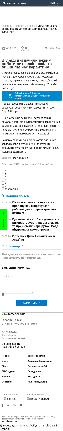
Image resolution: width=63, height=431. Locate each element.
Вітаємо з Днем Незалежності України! (33, 238)
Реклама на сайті (37, 366)
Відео (5, 366)
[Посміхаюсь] (3, 175)
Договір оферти (11, 343)
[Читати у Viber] (16, 405)
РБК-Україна (20, 157)
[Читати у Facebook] (4, 405)
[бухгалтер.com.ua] (32, 11)
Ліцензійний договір (14, 346)
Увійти (5, 429)
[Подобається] (3, 172)
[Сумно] (3, 181)
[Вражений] (3, 178)
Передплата (34, 371)
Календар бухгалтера (40, 361)
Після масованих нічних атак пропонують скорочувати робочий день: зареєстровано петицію (34, 207)
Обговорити (10, 189)
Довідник (7, 381)
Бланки (6, 376)
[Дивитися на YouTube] (23, 405)
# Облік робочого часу (25, 164)
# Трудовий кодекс (47, 164)
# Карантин (7, 164)
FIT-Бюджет (8, 371)
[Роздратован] (3, 184)
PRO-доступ (34, 376)
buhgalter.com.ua (9, 421)
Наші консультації (38, 381)
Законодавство (36, 355)
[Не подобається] (3, 187)
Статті (5, 361)
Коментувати (31, 302)
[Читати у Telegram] (10, 405)
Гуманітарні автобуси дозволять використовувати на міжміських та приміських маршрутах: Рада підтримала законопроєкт (35, 224)
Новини (6, 355)
